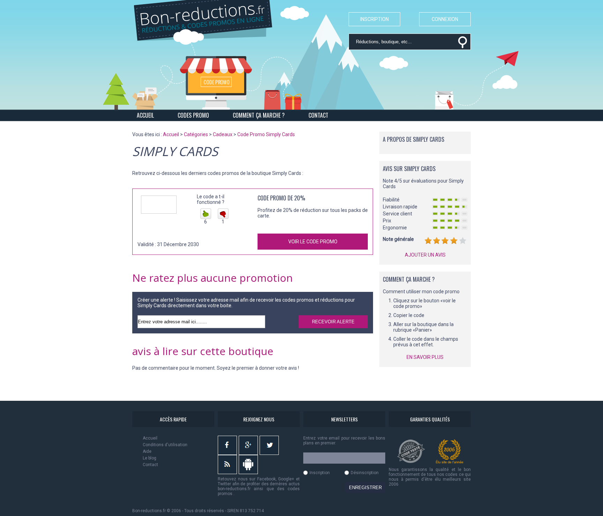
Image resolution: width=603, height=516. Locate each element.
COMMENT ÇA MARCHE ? (259, 115)
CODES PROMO (193, 115)
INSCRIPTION (374, 19)
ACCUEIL (145, 115)
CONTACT (318, 115)
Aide (147, 451)
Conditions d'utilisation (165, 444)
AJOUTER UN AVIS (425, 255)
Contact (150, 464)
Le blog (149, 458)
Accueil (150, 438)
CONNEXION (445, 19)
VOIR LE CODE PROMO (312, 241)
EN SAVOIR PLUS (425, 357)
